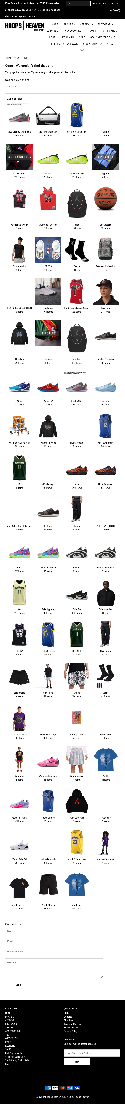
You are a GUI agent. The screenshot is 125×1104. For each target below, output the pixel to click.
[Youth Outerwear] (77, 801)
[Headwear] (105, 291)
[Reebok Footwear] (105, 551)
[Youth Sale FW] (19, 843)
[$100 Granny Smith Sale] (19, 115)
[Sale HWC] (19, 634)
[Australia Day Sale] (19, 198)
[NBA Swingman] (105, 426)
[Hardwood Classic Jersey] (77, 291)
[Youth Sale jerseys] (77, 842)
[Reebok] (77, 551)
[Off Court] (48, 509)
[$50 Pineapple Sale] (48, 115)
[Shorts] (77, 676)
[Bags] (77, 203)
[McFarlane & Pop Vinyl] (19, 426)
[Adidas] (48, 157)
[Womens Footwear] (48, 759)
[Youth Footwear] (19, 801)
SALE (82, 37)
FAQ (82, 50)
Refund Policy (71, 1027)
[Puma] (19, 551)
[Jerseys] (48, 333)
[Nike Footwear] (105, 468)
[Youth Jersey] (48, 801)
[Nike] (77, 468)
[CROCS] (48, 250)
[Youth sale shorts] (105, 843)
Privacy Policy (71, 1031)
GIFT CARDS (110, 30)
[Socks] (105, 676)
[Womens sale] (77, 759)
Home (8, 58)
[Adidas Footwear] (77, 157)
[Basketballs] (105, 198)
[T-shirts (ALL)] (19, 718)
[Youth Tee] (77, 884)
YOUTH (92, 30)
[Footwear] (48, 291)
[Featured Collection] (105, 250)
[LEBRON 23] (77, 384)
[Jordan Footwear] (105, 333)
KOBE (52, 37)
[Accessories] (19, 157)
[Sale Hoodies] (105, 593)
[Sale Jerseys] (48, 634)
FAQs (66, 1013)
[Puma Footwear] (48, 551)
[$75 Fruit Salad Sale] (77, 115)
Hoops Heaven (82, 1096)
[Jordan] (77, 338)
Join (104, 3)
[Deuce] (77, 250)
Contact (68, 1016)
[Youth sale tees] (19, 886)
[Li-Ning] (105, 384)
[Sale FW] (77, 593)
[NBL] (19, 468)
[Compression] (19, 250)
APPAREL (52, 30)
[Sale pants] (105, 634)
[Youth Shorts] (48, 884)
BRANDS (68, 24)
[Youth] (105, 759)
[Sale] (19, 593)
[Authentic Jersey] (48, 198)
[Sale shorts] (19, 676)
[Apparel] (105, 157)
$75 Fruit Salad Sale (64, 43)
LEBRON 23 (67, 37)
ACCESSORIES (73, 30)
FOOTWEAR (104, 24)
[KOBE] (19, 384)
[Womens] (19, 759)
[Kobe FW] (48, 384)
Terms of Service (72, 1024)
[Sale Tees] (48, 676)
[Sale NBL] (77, 634)
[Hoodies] (19, 333)
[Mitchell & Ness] (48, 426)
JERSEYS (85, 24)
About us (68, 1020)
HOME (55, 24)
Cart (116, 10)
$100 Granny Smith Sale (98, 43)
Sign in (96, 3)
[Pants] (77, 509)
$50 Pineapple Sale (102, 37)
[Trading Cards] (77, 718)
